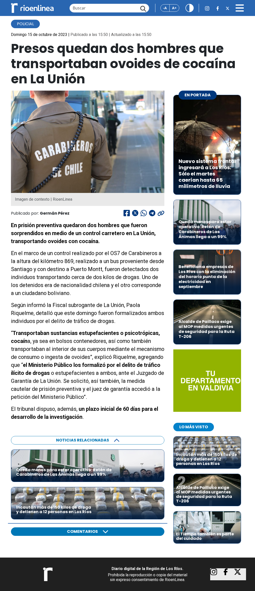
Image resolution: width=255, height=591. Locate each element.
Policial (25, 24)
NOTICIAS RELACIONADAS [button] (82, 440)
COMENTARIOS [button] (82, 531)
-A (165, 7)
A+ (174, 7)
